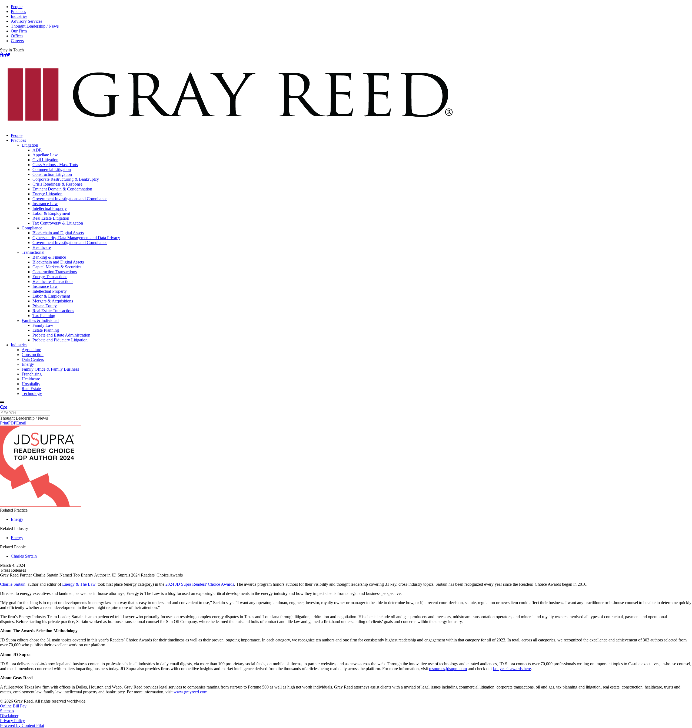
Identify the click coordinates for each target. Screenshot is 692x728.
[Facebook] (1, 54)
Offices (17, 36)
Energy (28, 364)
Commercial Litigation (51, 169)
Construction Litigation (52, 174)
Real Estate (31, 388)
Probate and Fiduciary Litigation (60, 340)
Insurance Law (45, 203)
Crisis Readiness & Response (57, 184)
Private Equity (44, 306)
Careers (17, 40)
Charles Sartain (24, 556)
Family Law (42, 325)
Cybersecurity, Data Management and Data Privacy (76, 237)
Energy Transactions (49, 276)
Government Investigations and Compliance (69, 198)
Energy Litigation (47, 194)
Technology (32, 393)
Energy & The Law (78, 584)
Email (21, 423)
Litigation (30, 145)
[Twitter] (8, 54)
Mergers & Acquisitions (52, 301)
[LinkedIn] (4, 54)
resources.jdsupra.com (448, 668)
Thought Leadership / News (35, 26)
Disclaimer (9, 715)
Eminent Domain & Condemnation (62, 189)
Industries (19, 16)
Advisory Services (26, 21)
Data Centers (33, 359)
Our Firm (19, 31)
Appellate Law (45, 155)
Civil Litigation (45, 159)
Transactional (33, 252)
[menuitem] (351, 135)
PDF (12, 423)
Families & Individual (40, 320)
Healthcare (41, 247)
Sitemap (7, 711)
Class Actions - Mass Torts (55, 164)
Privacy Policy (12, 720)
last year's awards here (512, 668)
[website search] (3, 407)
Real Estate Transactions (53, 310)
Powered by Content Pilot (22, 725)
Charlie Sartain (12, 584)
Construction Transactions (54, 271)
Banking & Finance (49, 257)
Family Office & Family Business (50, 369)
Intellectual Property (49, 208)
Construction (33, 354)
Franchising (32, 374)
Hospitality (31, 383)
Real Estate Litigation (50, 218)
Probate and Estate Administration (61, 335)
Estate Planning (45, 330)
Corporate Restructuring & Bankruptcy (65, 179)
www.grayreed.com (190, 692)
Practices (18, 11)
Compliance (32, 228)
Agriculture (31, 349)
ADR (37, 150)
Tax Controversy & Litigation (57, 223)
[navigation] (346, 402)
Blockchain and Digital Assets (58, 232)
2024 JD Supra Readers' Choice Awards (199, 584)
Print (4, 423)
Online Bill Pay (13, 706)
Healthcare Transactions (52, 281)
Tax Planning (43, 315)
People (16, 6)
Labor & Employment (51, 213)
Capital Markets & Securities (56, 267)
